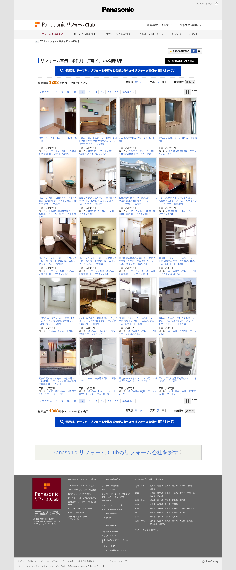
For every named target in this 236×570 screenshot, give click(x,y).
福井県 (175, 500)
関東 (137, 493)
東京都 (182, 493)
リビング (126, 494)
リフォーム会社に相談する (146, 530)
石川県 (167, 500)
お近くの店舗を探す (85, 34)
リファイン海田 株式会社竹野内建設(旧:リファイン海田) (137, 212)
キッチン (105, 494)
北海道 (152, 486)
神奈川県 (191, 493)
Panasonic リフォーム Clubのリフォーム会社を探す (115, 452)
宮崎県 (190, 521)
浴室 (103, 497)
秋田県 (167, 486)
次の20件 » (128, 92)
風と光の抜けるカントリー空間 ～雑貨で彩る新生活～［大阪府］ (138, 379)
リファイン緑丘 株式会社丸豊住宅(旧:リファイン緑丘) (137, 272)
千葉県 (175, 493)
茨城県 (152, 493)
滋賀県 (152, 508)
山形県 (190, 486)
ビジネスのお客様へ (189, 25)
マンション (114, 489)
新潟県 (152, 500)
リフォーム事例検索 (58, 41)
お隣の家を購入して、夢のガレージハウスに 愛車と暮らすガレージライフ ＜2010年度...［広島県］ (138, 201)
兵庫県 (175, 508)
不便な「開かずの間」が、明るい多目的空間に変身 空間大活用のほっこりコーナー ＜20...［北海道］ (98, 141)
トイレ (110, 497)
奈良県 (182, 508)
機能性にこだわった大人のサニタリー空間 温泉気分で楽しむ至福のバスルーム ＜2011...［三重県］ (178, 261)
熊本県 (175, 521)
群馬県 (160, 493)
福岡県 (152, 521)
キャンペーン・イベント (184, 34)
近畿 (137, 508)
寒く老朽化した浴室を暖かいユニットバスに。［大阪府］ (178, 379)
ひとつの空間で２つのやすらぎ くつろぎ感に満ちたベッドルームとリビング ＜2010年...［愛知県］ (178, 201)
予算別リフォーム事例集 (112, 509)
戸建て (104, 489)
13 (88, 92)
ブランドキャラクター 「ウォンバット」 (77, 518)
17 (116, 92)
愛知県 (167, 504)
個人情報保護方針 (86, 561)
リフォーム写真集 (109, 513)
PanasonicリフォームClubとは (81, 486)
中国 (137, 512)
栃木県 (160, 496)
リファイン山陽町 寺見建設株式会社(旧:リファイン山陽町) (57, 152)
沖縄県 (162, 524)
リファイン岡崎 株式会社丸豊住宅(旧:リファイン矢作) (57, 272)
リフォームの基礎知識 (118, 34)
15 (102, 92)
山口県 (182, 512)
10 (68, 92)
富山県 (160, 500)
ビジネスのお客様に (76, 512)
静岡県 (160, 504)
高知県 (175, 517)
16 (109, 92)
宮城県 (182, 486)
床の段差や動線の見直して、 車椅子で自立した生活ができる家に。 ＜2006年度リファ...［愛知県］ (137, 261)
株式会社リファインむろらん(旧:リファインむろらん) (97, 152)
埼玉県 (167, 493)
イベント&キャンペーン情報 (80, 508)
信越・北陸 (140, 500)
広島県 (175, 512)
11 (75, 92)
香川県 (160, 517)
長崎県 (167, 521)
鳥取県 (152, 512)
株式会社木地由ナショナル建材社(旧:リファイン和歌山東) (97, 392)
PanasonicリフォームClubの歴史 (82, 490)
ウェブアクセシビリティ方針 (60, 561)
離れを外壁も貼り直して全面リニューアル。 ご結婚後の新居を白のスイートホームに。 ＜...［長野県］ (178, 321)
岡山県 (167, 512)
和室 (122, 497)
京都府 (160, 508)
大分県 (182, 521)
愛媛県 (167, 517)
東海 (137, 504)
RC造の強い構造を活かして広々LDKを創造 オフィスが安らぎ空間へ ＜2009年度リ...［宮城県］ (57, 321)
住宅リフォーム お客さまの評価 (82, 498)
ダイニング (115, 494)
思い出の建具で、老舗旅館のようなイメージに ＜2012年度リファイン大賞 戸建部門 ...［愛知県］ (98, 321)
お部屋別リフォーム (110, 532)
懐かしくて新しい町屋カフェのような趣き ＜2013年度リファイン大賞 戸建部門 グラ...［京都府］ (58, 201)
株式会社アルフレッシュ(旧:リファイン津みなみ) (178, 272)
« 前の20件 (46, 92)
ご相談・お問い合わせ (151, 34)
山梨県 (152, 496)
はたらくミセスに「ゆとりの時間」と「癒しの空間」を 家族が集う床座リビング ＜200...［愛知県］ (58, 261)
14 (95, 92)
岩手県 (175, 486)
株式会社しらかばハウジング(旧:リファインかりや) (97, 332)
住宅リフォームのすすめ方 (79, 494)
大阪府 (167, 508)
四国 (137, 517)
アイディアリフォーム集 (112, 505)
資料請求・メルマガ (159, 25)
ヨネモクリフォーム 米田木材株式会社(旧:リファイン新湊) (137, 152)
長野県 (182, 500)
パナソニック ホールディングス (114, 561)
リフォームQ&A (108, 546)
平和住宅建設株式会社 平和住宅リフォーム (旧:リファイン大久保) (57, 214)
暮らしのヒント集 (109, 536)
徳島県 (152, 517)
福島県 (152, 489)
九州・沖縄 (140, 521)
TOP (42, 41)
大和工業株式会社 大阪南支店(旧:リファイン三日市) (57, 392)
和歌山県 (191, 508)
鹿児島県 (153, 524)
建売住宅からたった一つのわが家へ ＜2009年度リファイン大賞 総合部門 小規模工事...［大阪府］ (57, 381)
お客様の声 (106, 518)
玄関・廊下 (106, 500)
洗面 (116, 497)
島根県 (160, 512)
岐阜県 (152, 504)
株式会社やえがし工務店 (61, 331)
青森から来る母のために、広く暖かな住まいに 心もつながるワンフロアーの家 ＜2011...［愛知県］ (98, 201)
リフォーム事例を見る (51, 34)
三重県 (175, 504)
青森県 (160, 486)
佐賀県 (160, 521)
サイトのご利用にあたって (30, 561)
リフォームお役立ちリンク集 (114, 550)
